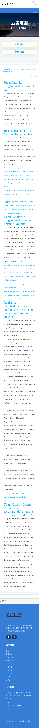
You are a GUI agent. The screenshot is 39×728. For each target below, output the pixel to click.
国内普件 (9, 673)
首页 (12, 28)
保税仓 (8, 664)
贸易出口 (9, 680)
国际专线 (9, 654)
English (35, 4)
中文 (34, 2)
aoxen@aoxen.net (17, 710)
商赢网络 (3, 601)
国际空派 (9, 660)
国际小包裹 (10, 657)
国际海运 (9, 651)
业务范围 (22, 28)
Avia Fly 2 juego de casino (21, 350)
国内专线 (9, 670)
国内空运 (9, 677)
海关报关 (9, 667)
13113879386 (16, 705)
